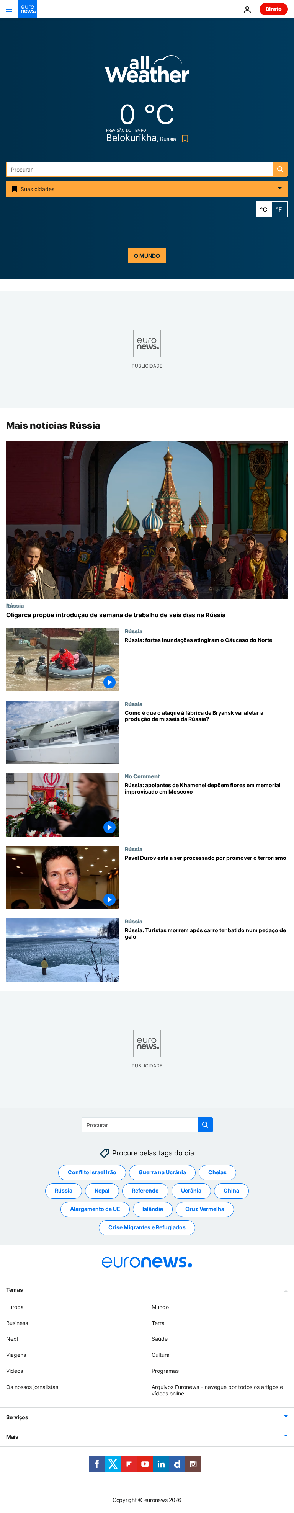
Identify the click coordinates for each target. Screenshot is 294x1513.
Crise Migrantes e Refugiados (147, 1227)
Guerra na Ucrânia (162, 1172)
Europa (15, 1307)
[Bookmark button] (183, 138)
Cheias (217, 1172)
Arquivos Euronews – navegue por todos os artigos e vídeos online (217, 1390)
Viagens (16, 1354)
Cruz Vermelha (204, 1209)
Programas (165, 1371)
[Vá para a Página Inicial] (27, 9)
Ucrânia (191, 1191)
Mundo (160, 1307)
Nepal (102, 1191)
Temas (14, 1289)
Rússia (15, 605)
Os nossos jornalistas (32, 1387)
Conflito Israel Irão (92, 1172)
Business (17, 1323)
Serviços (17, 1417)
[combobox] (147, 169)
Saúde (160, 1339)
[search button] (280, 169)
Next (12, 1339)
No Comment (142, 776)
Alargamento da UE (95, 1209)
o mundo (147, 255)
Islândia (152, 1209)
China (231, 1191)
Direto (274, 9)
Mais (12, 1437)
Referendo (145, 1191)
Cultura (161, 1354)
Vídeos (14, 1371)
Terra (158, 1323)
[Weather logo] (147, 71)
